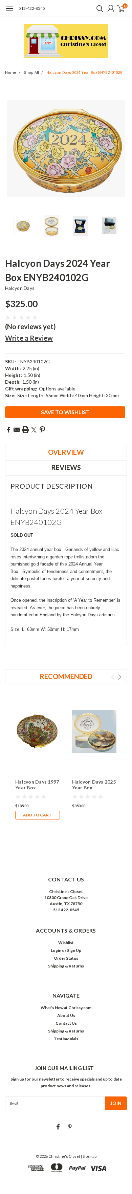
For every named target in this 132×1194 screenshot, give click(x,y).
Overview (66, 452)
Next (120, 149)
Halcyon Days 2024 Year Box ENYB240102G (84, 72)
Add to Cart (37, 814)
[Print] (25, 429)
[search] (98, 8)
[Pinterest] (42, 429)
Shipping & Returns (66, 965)
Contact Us (66, 1023)
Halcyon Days (20, 288)
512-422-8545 (32, 8)
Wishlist (66, 942)
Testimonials (66, 1038)
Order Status (66, 958)
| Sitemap (88, 1156)
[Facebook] (8, 429)
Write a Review (29, 338)
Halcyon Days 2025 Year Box (94, 785)
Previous (12, 149)
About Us (66, 1015)
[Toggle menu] (9, 11)
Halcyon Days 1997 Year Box (37, 785)
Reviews (66, 467)
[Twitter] (33, 429)
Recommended (66, 676)
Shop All (31, 72)
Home (10, 72)
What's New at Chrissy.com (66, 1007)
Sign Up (74, 950)
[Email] (17, 429)
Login (56, 950)
